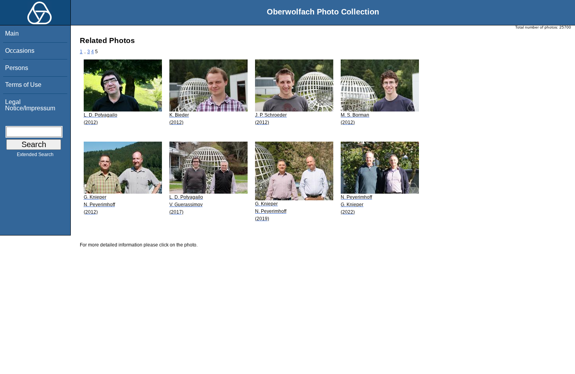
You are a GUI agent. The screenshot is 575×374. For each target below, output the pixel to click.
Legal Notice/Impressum (30, 105)
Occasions (19, 50)
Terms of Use (23, 84)
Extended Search (35, 154)
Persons (16, 68)
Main (12, 33)
